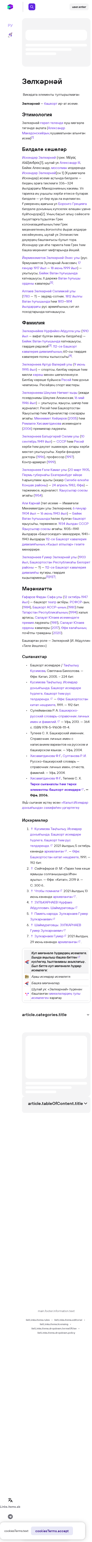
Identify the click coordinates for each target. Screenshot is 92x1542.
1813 (61, 301)
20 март (75, 469)
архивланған (54, 851)
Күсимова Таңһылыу (46, 682)
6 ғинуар (79, 508)
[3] (50, 345)
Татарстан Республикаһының (45, 612)
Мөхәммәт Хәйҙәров (50, 418)
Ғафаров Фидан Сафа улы (42, 597)
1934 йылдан (68, 523)
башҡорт (50, 103)
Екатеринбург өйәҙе (66, 475)
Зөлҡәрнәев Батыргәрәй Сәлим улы (50, 436)
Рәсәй (66, 380)
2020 (57, 633)
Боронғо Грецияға (72, 204)
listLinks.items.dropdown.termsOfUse (54, 1328)
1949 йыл (44, 441)
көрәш (38, 374)
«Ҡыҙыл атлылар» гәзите (65, 544)
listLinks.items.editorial (68, 1319)
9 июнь (79, 364)
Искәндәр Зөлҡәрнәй (39, 157)
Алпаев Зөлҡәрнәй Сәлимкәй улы (49, 291)
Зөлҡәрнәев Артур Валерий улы (47, 364)
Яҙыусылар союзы (73, 490)
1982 (71, 485)
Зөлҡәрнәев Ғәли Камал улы (44, 469)
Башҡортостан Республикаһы (53, 562)
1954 (38, 495)
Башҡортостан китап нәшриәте (54, 857)
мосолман (59, 168)
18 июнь (56, 268)
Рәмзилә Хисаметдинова (41, 423)
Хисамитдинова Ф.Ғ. (45, 756)
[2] (51, 282)
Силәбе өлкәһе (76, 480)
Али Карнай (31, 503)
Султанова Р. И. (74, 756)
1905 (85, 469)
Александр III (70, 162)
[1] (32, 137)
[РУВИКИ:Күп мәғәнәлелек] (27, 976)
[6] (50, 576)
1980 (71, 607)
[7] (53, 576)
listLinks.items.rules (38, 1319)
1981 (54, 622)
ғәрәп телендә (51, 123)
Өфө (80, 485)
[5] (47, 576)
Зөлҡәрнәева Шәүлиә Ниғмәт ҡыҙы (49, 392)
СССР (61, 441)
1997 (69, 457)
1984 (26, 607)
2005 (73, 418)
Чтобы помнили (46, 891)
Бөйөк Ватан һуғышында (58, 273)
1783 (26, 296)
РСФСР (76, 602)
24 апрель (60, 485)
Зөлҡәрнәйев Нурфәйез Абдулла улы (51, 331)
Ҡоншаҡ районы (34, 485)
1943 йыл (60, 513)
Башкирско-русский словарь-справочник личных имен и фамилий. (59, 716)
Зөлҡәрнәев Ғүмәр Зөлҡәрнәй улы (49, 557)
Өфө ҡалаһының (73, 627)
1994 (73, 612)
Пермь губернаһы (36, 475)
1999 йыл (70, 268)
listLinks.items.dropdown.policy (56, 1332)
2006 (27, 428)
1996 (40, 457)
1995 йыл (29, 369)
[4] (70, 355)
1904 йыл (29, 513)
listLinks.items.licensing (54, 1324)
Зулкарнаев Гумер (48, 936)
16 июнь (46, 513)
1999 (51, 462)
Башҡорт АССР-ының (49, 607)
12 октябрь (72, 597)
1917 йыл (40, 268)
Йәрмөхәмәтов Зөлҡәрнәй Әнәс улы (51, 257)
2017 (55, 627)
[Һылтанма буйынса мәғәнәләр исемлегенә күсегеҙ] (27, 961)
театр (52, 602)
